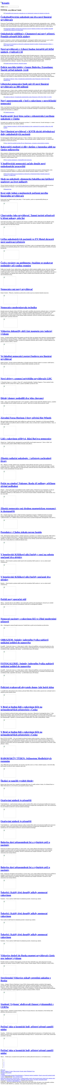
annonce (51, 1078)
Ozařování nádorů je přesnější (16, 800)
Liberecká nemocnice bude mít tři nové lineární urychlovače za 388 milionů (25, 85)
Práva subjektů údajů (17, 1076)
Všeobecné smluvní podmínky (31, 1075)
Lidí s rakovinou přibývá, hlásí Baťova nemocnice (26, 438)
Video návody (16, 1071)
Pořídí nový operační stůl (13, 599)
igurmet (9, 1079)
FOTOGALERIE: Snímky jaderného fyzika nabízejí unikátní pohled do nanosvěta (27, 665)
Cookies (2, 1076)
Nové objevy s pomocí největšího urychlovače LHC (26, 378)
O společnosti (4, 1075)
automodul (41, 1079)
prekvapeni (13, 1079)
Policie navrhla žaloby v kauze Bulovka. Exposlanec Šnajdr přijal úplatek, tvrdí (27, 68)
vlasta (44, 1078)
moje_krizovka (13, 1078)
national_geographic (21, 1079)
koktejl (45, 1079)
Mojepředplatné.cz (19, 1075)
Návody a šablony (5, 1071)
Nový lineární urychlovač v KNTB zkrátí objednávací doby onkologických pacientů (28, 132)
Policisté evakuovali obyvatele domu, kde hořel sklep (27, 687)
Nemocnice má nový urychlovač (17, 289)
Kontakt (13, 1075)
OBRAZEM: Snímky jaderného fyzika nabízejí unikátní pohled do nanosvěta (24, 641)
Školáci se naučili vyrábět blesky (17, 780)
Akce (33, 1071)
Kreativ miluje (23, 1071)
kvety (47, 1078)
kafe (34, 1078)
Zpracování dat (8, 1076)
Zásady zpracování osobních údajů (47, 1075)
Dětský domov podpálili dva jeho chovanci (22, 398)
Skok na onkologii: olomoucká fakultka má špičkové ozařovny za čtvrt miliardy (27, 180)
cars (6, 1079)
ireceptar (37, 1078)
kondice (27, 1078)
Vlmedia (3, 1074)
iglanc (37, 1079)
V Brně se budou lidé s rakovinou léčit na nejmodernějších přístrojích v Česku (21, 708)
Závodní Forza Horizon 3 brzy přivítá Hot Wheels (26, 417)
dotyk (4, 1078)
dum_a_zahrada (21, 1078)
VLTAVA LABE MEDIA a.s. (14, 1081)
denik (2, 1078)
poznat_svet (32, 1079)
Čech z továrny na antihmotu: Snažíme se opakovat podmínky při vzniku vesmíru (27, 264)
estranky (3, 1079)
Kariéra (9, 1075)
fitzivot (8, 1078)
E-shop (11, 1071)
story (54, 1078)
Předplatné (29, 1071)
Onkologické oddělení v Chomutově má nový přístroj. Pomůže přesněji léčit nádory (28, 35)
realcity (31, 1078)
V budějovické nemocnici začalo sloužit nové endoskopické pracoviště (23, 165)
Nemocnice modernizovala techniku (19, 307)
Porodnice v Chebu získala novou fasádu (21, 532)
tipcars (41, 1078)
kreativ (28, 1079)
